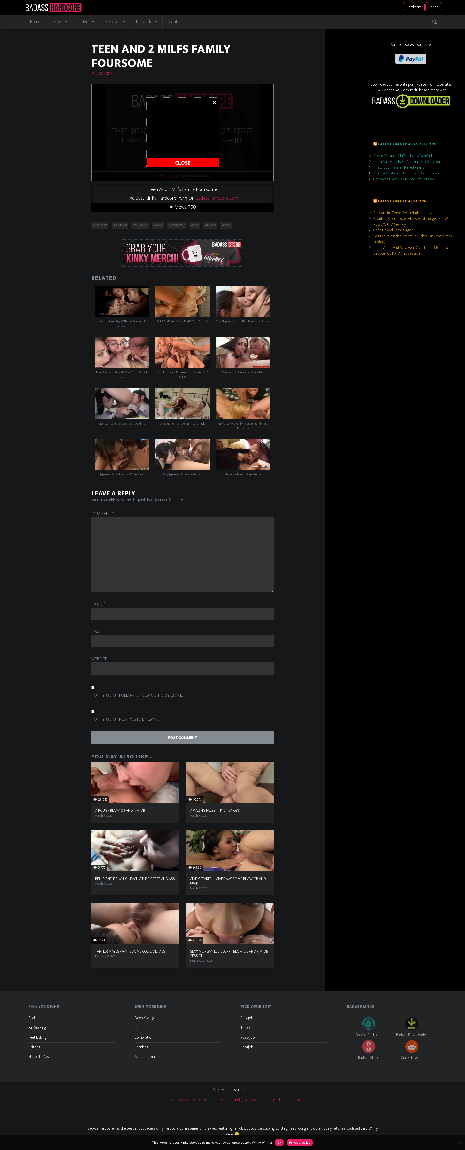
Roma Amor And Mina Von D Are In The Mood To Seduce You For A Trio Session (410, 250)
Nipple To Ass (38, 1057)
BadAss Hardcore (237, 1090)
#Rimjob (210, 225)
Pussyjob (248, 1037)
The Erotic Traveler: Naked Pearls (398, 167)
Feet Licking (37, 1037)
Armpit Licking (146, 1057)
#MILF (195, 225)
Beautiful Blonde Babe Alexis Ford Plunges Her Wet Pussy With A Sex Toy (412, 221)
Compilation (144, 1037)
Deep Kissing (144, 1018)
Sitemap (295, 1100)
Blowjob (247, 1018)
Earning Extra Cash (246, 1100)
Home (35, 21)
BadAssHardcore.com (217, 198)
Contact (176, 21)
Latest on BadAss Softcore (407, 144)
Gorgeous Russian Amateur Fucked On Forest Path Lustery (412, 239)
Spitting (34, 1047)
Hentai (433, 7)
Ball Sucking (37, 1027)
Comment (102, 514)
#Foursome (176, 225)
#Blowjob (119, 225)
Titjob (245, 1027)
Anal (31, 1018)
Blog (57, 21)
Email (98, 632)
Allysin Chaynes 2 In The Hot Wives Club (403, 156)
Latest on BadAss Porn (402, 201)
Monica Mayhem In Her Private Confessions (407, 173)
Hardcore (414, 7)
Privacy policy (299, 1142)
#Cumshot (139, 225)
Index (83, 21)
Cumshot (142, 1027)
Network (143, 21)
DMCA (223, 1100)
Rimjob (246, 1057)
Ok (279, 1142)
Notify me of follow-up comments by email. (137, 695)
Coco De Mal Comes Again (393, 230)
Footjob (247, 1047)
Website (99, 659)
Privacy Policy (274, 1100)
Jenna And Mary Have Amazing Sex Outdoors (407, 161)
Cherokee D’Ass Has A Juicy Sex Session (403, 179)
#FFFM (158, 225)
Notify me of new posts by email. (125, 719)
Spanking (141, 1047)
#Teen (226, 225)
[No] (459, 1142)
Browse (111, 21)
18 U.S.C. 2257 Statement (196, 1100)
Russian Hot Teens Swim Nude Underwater (406, 213)
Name (98, 604)
